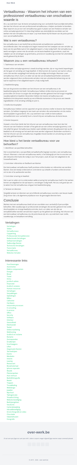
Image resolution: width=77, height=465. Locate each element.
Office (9, 313)
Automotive (11, 267)
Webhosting (11, 332)
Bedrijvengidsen (13, 402)
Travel (9, 276)
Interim (9, 359)
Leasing (10, 361)
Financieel (10, 284)
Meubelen (10, 356)
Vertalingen (11, 226)
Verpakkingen (12, 293)
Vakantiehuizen (12, 417)
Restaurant (11, 363)
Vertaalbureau (12, 250)
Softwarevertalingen (14, 241)
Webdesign (11, 388)
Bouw (9, 274)
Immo (9, 279)
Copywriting (11, 233)
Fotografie (11, 419)
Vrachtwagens (12, 344)
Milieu (9, 298)
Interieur (10, 320)
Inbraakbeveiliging (14, 409)
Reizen (9, 380)
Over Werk (11, 3)
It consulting (11, 308)
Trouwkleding (12, 385)
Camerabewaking (13, 407)
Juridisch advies (13, 281)
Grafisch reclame (13, 286)
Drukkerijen (11, 342)
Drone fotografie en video (16, 412)
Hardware (10, 303)
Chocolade (11, 414)
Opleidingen (11, 296)
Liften (9, 346)
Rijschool (10, 392)
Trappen (10, 383)
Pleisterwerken (12, 373)
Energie (10, 271)
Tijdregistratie (12, 395)
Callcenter (10, 301)
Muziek (9, 371)
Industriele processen (15, 305)
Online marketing (13, 330)
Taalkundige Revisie (14, 243)
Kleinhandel (11, 325)
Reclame (10, 337)
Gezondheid (11, 322)
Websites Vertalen (14, 253)
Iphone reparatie (13, 368)
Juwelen (10, 390)
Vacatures (10, 405)
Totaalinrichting (13, 397)
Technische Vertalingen (15, 245)
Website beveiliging (14, 400)
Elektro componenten (15, 269)
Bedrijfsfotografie (13, 378)
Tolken (9, 229)
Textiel (9, 327)
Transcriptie (11, 248)
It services (10, 310)
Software (10, 317)
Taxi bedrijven (12, 351)
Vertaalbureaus (13, 231)
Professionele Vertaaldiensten (18, 236)
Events (9, 354)
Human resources (13, 288)
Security (10, 315)
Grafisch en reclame (14, 334)
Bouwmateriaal (12, 366)
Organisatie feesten (14, 349)
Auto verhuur (12, 375)
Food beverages (13, 264)
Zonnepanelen (12, 339)
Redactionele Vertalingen (16, 238)
